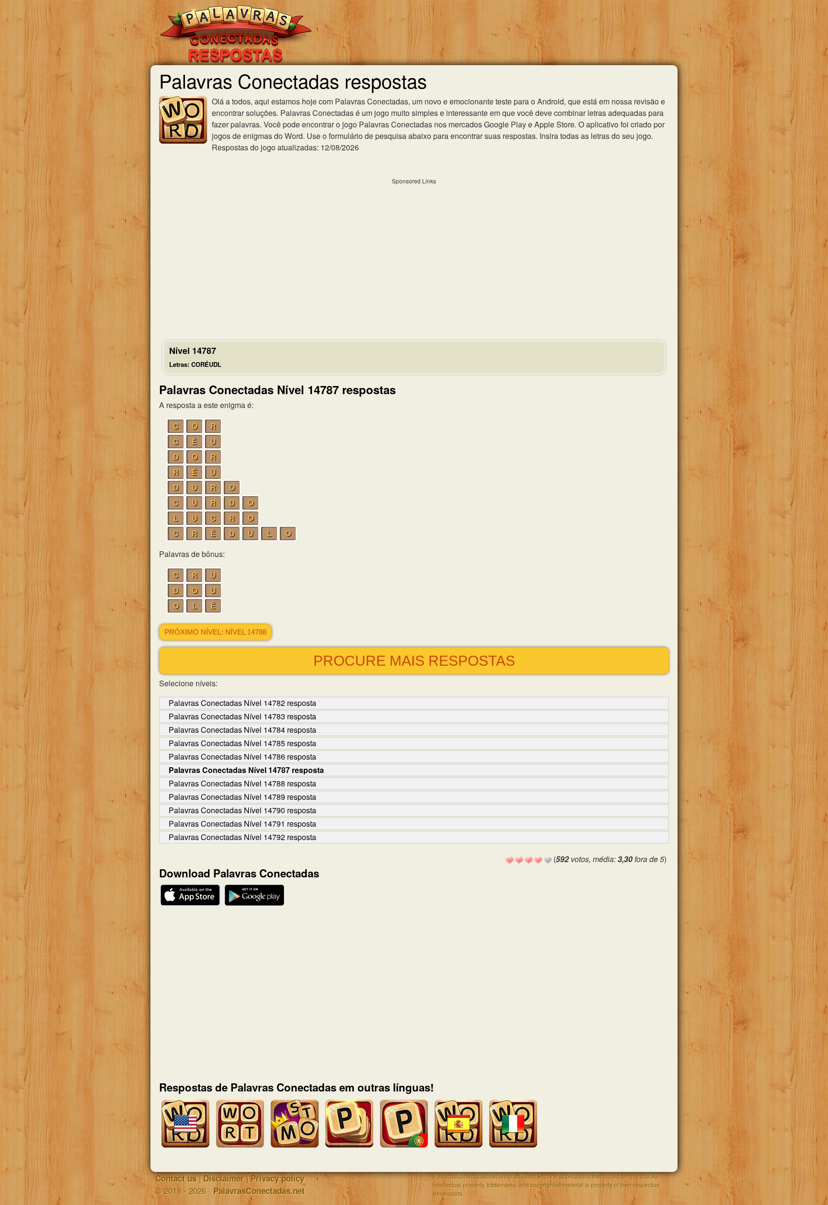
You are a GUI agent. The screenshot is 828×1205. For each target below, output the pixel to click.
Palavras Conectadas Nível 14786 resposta (242, 756)
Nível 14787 (195, 356)
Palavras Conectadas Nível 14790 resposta (242, 810)
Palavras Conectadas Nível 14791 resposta (242, 823)
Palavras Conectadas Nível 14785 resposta (242, 743)
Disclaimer (223, 1178)
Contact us (175, 1178)
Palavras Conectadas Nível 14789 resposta (242, 796)
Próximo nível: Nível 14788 (215, 632)
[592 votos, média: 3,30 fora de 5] (509, 860)
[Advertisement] (414, 256)
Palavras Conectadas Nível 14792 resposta (242, 836)
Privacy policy (277, 1178)
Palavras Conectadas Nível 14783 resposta (242, 716)
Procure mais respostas (414, 661)
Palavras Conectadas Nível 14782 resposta (242, 702)
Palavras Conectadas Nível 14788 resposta (242, 783)
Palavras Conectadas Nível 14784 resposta (242, 729)
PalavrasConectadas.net (259, 1190)
